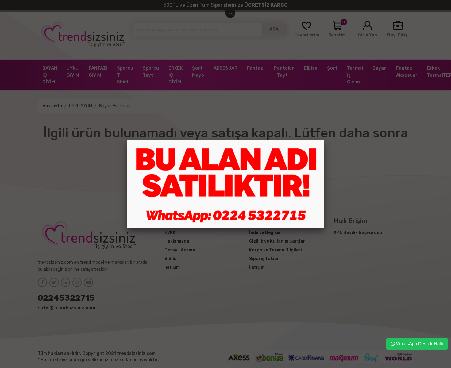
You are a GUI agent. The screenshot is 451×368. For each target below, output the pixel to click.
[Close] (324, 139)
